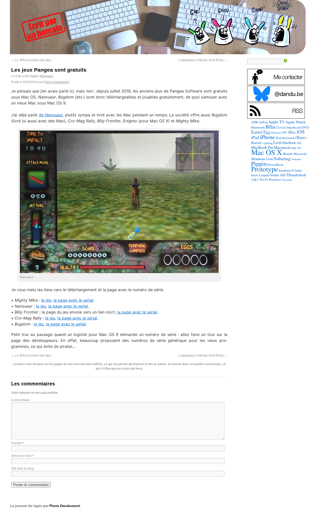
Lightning (267, 143)
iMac (292, 132)
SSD (283, 175)
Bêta (270, 126)
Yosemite (287, 180)
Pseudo (16, 443)
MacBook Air (291, 142)
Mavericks (300, 154)
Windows (275, 179)
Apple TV (276, 122)
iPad (255, 137)
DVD (305, 127)
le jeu (46, 300)
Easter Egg (261, 132)
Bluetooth (258, 127)
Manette (288, 154)
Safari (298, 170)
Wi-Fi (264, 179)
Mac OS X (266, 152)
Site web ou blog (22, 468)
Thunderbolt (296, 174)
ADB (254, 122)
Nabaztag (282, 158)
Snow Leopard (260, 175)
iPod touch (288, 138)
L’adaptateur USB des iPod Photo (202, 60)
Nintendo (296, 159)
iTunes (301, 137)
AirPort (263, 122)
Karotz (256, 142)
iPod (278, 138)
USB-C (255, 180)
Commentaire (20, 400)
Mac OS (296, 148)
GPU (284, 132)
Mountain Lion (262, 158)
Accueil (282, 4)
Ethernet (276, 132)
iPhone (267, 136)
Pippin (259, 164)
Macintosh (282, 147)
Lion (277, 142)
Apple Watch (295, 121)
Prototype (264, 169)
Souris (274, 175)
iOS (301, 131)
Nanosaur (46, 76)
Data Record (293, 127)
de (51, 114)
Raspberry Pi (286, 170)
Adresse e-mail (21, 456)
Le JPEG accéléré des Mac (31, 60)
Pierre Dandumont (56, 82)
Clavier (281, 127)
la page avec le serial (73, 300)
